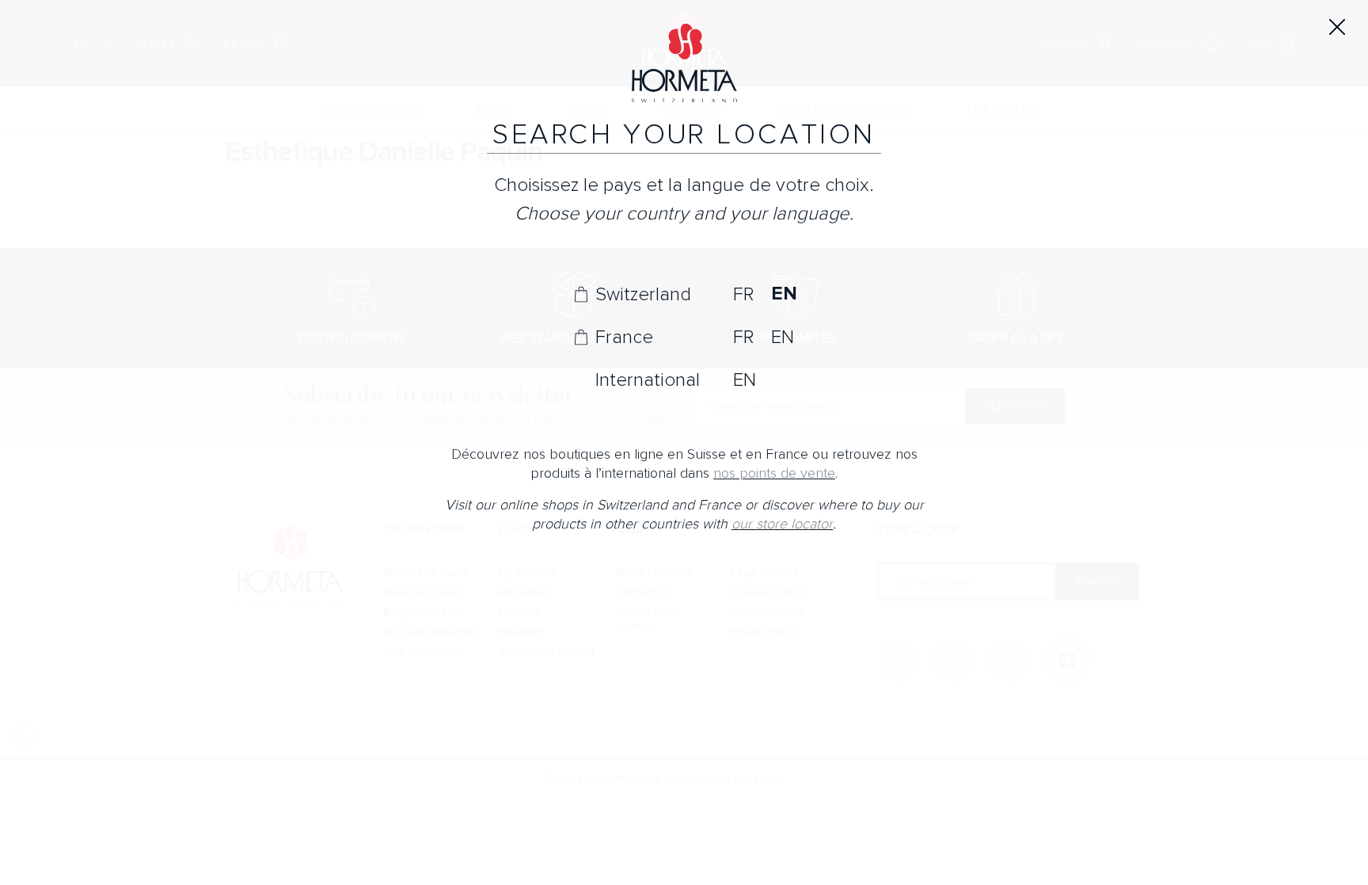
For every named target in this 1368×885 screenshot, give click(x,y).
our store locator (782, 524)
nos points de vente (774, 473)
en (783, 293)
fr (743, 293)
